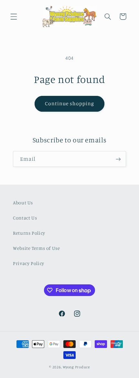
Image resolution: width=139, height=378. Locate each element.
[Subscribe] (118, 159)
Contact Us (25, 217)
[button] (13, 16)
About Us (23, 202)
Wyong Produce (76, 367)
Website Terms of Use (36, 248)
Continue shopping (69, 103)
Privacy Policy (28, 263)
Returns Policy (29, 233)
